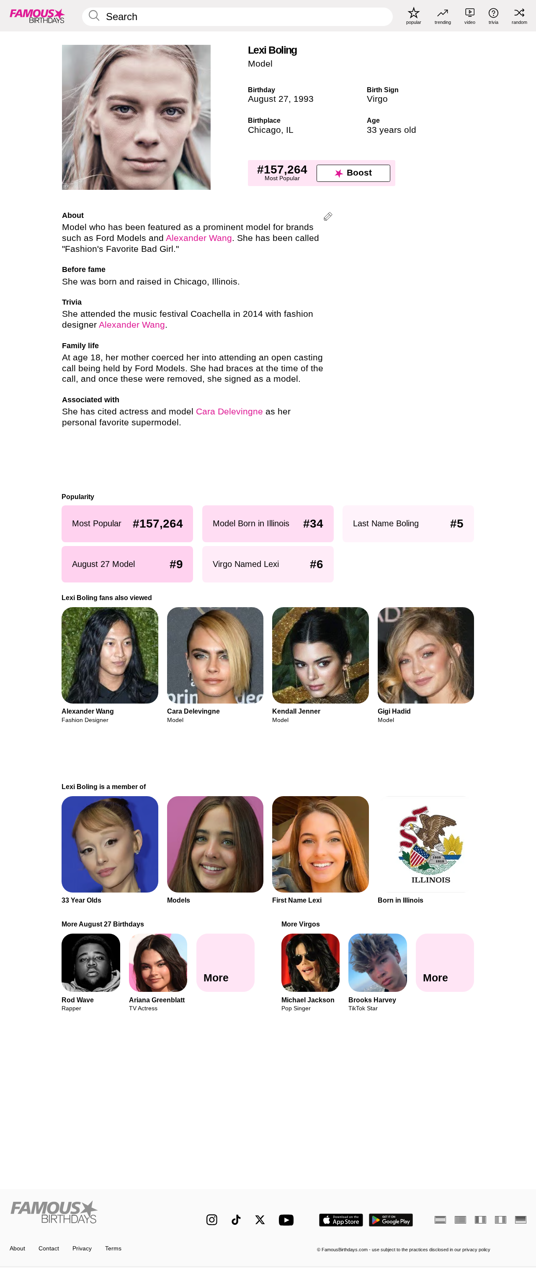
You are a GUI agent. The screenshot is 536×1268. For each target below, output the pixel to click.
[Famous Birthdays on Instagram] (211, 1219)
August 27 (268, 99)
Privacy (82, 1248)
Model (260, 64)
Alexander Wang (199, 238)
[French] (480, 1220)
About (17, 1248)
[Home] (93, 1213)
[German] (520, 1220)
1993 (304, 99)
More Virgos (300, 924)
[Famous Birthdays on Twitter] (260, 1219)
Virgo (377, 99)
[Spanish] (440, 1220)
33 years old (391, 130)
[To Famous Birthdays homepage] (37, 15)
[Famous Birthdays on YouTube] (288, 1220)
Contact (49, 1248)
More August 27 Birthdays (103, 924)
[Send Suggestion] (328, 218)
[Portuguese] (460, 1220)
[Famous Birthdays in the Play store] (391, 1220)
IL (290, 130)
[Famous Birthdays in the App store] (341, 1220)
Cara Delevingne (229, 411)
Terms (113, 1248)
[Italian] (500, 1220)
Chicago (264, 130)
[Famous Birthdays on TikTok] (236, 1219)
